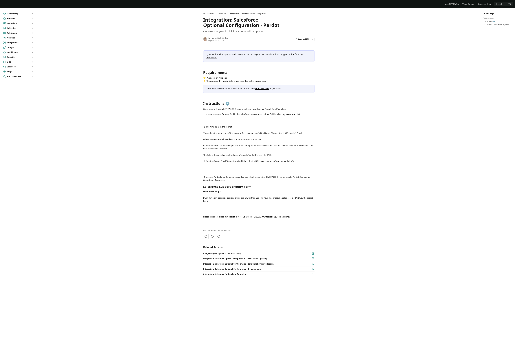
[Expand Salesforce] (32, 67)
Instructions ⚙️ (489, 21)
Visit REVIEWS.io (452, 4)
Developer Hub (484, 4)
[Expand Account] (32, 38)
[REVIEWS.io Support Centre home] (2, 4)
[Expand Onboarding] (32, 14)
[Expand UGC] (32, 62)
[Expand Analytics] (32, 57)
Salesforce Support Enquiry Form (497, 25)
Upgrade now (262, 88)
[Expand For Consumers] (32, 76)
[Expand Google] (32, 47)
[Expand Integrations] (32, 43)
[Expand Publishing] (32, 33)
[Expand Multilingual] (32, 52)
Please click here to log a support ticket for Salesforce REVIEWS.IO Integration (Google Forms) (246, 216)
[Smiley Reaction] (218, 236)
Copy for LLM (303, 39)
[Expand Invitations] (32, 23)
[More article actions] (312, 39)
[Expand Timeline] (32, 18)
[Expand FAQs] (32, 71)
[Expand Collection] (32, 28)
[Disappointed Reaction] (206, 236)
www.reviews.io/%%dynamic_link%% (277, 161)
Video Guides (468, 4)
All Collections (208, 13)
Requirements (488, 18)
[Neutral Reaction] (212, 236)
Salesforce (222, 13)
